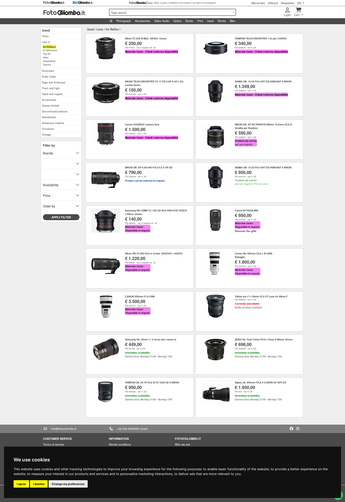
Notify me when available (248, 307)
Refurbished (49, 117)
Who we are (182, 444)
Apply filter (61, 217)
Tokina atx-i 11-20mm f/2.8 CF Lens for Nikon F (261, 296)
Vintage (46, 134)
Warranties (258, 3)
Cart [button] (297, 15)
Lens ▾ (46, 42)
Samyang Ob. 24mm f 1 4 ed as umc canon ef (150, 339)
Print (200, 21)
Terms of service (53, 444)
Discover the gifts (245, 231)
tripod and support (52, 94)
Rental (222, 21)
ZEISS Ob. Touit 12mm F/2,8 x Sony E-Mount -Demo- (264, 339)
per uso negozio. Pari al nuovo (251, 181)
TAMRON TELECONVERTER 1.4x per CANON (260, 38)
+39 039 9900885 (128, 429)
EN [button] (299, 3)
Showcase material (53, 123)
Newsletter (287, 3)
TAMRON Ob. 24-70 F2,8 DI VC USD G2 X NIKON (152, 382)
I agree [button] (21, 484)
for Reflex (112, 29)
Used (210, 21)
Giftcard (273, 3)
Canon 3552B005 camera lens (142, 124)
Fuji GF (47, 53)
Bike (232, 21)
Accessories (142, 21)
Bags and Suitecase (53, 82)
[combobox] (172, 12)
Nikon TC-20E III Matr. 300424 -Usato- (146, 38)
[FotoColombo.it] (73, 12)
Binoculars (48, 71)
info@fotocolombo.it (63, 429)
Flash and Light (51, 88)
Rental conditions (120, 444)
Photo (45, 36)
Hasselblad (49, 61)
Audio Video (49, 76)
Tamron (47, 64)
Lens (99, 29)
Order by (49, 206)
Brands (48, 153)
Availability (50, 185)
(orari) (144, 429)
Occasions (48, 129)
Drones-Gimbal (50, 105)
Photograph (123, 21)
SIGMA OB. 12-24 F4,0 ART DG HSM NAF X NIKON (263, 81)
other (46, 57)
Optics (177, 21)
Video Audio (161, 21)
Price (46, 195)
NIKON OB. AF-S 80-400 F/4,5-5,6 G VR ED (148, 167)
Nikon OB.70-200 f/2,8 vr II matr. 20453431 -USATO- (154, 253)
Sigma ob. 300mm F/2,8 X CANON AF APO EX (260, 382)
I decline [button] (39, 484)
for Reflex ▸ (49, 46)
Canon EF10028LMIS (246, 210)
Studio (189, 21)
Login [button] (287, 15)
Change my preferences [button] (68, 484)
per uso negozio (246, 142)
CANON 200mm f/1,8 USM (140, 296)
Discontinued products (55, 111)
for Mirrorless (50, 50)
